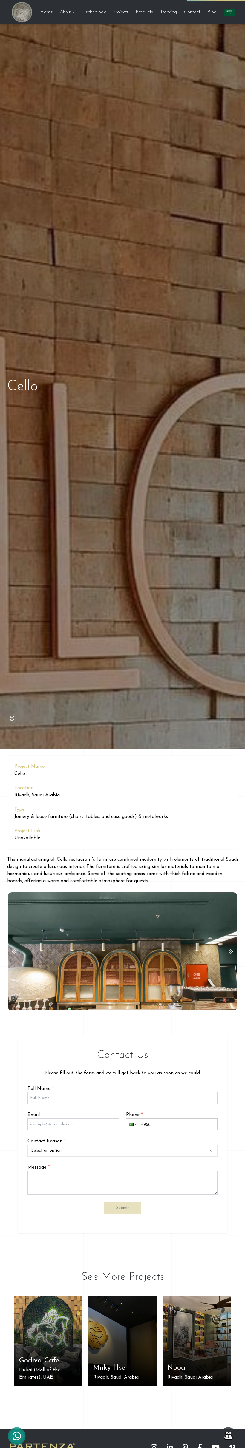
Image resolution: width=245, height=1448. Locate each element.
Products (144, 12)
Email (33, 1114)
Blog (212, 12)
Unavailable (27, 838)
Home (46, 12)
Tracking (168, 12)
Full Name (40, 1088)
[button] (132, 1124)
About (65, 12)
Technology (94, 12)
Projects (120, 12)
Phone (134, 1114)
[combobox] (122, 1151)
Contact (192, 12)
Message (38, 1167)
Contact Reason (46, 1141)
